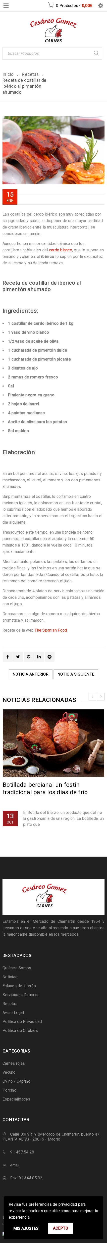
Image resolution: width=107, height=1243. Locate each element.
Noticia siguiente (75, 674)
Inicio (8, 74)
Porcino (9, 1090)
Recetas (30, 74)
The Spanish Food (51, 630)
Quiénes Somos (16, 968)
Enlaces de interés (19, 985)
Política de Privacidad (22, 1021)
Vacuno (9, 1072)
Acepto (60, 1228)
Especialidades (16, 1099)
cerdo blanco (60, 250)
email (14, 1165)
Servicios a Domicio (20, 994)
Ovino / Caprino (16, 1081)
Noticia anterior (31, 674)
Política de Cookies (20, 1030)
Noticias (9, 976)
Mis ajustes (26, 1228)
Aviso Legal (13, 1012)
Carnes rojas (13, 1063)
